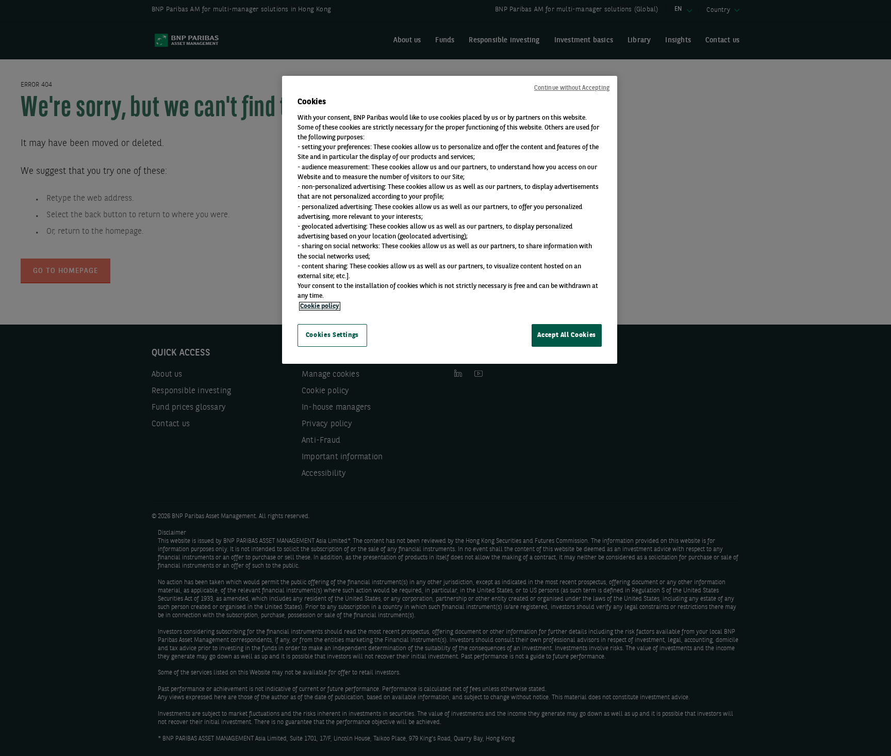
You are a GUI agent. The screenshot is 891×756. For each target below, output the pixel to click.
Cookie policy (319, 306)
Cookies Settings (332, 335)
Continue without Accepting (571, 88)
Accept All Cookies (566, 335)
